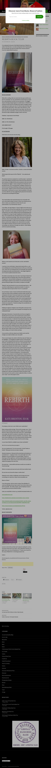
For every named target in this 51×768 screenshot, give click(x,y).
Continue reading (25, 20)
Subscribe (39, 16)
